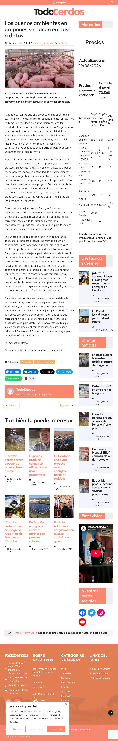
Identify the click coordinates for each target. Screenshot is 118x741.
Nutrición (48, 43)
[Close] (66, 704)
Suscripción (61, 2)
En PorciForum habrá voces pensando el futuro (102, 316)
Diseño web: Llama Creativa (18, 736)
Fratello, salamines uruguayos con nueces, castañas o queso (64, 531)
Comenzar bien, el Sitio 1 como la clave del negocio (101, 454)
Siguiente (65, 405)
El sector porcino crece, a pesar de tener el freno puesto (14, 463)
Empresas (37, 43)
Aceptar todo (56, 729)
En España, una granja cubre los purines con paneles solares (37, 531)
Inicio (18, 632)
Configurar (17, 729)
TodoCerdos (63, 43)
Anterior (13, 405)
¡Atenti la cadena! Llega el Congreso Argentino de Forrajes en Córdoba (15, 531)
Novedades (29, 632)
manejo (38, 362)
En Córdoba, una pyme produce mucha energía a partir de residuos (62, 467)
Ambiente (26, 362)
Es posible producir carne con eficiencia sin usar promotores (38, 465)
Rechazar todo (36, 729)
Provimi (49, 362)
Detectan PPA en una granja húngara (101, 389)
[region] (37, 718)
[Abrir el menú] (6, 2)
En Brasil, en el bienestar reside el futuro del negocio (102, 360)
